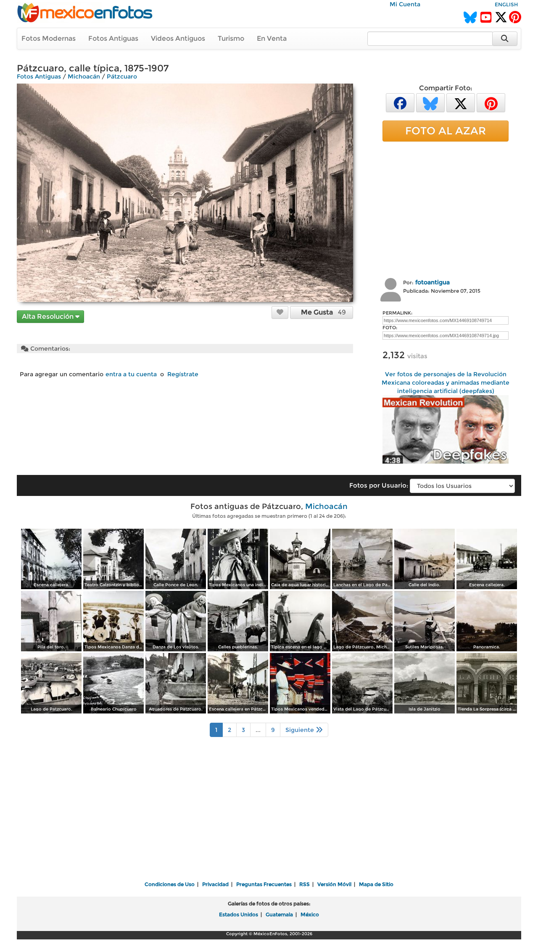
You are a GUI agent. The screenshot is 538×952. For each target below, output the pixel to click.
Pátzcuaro (122, 76)
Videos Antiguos (178, 38)
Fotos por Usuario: (378, 485)
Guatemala (279, 914)
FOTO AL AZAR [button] (445, 130)
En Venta (272, 38)
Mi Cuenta (405, 4)
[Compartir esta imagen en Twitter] (460, 102)
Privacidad (215, 884)
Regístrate (182, 374)
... (258, 730)
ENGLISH (506, 4)
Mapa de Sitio (376, 884)
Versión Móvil (334, 884)
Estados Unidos (238, 914)
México (310, 914)
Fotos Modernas (48, 38)
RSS (304, 884)
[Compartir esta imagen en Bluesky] (430, 102)
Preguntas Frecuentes (264, 884)
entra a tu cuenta (131, 374)
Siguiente (300, 730)
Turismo (231, 38)
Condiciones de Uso (170, 884)
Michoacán (84, 76)
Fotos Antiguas (113, 38)
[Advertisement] (445, 209)
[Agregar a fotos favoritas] (280, 312)
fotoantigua (432, 282)
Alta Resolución (48, 316)
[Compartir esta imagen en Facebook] (400, 102)
